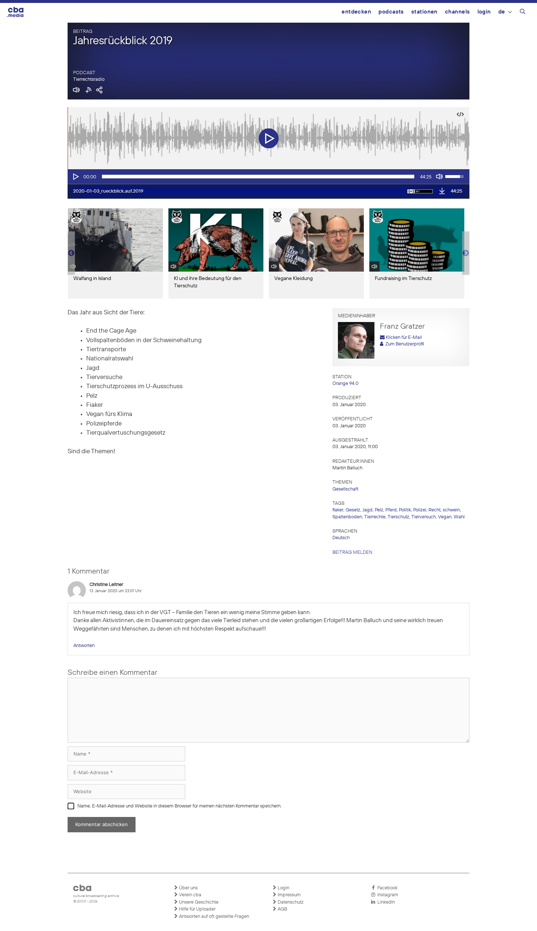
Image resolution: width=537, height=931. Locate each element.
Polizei (419, 510)
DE (501, 12)
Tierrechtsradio (88, 79)
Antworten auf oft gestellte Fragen (213, 916)
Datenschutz (290, 902)
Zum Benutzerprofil (403, 344)
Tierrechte (374, 517)
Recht (435, 510)
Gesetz (353, 510)
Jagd (367, 510)
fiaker (337, 510)
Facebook (386, 888)
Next (465, 253)
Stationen (424, 12)
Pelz (379, 510)
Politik (405, 510)
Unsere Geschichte (198, 902)
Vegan (445, 517)
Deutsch (341, 537)
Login (484, 12)
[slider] (258, 176)
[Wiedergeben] (75, 176)
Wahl (459, 517)
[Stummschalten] (439, 176)
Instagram (386, 895)
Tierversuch (423, 517)
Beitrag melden (352, 552)
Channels (457, 12)
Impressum (289, 895)
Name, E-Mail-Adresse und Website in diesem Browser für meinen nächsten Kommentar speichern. (179, 806)
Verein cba (189, 895)
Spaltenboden (347, 517)
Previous (71, 253)
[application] (268, 176)
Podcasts (391, 12)
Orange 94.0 (345, 383)
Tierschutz (398, 517)
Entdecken (356, 12)
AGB (282, 909)
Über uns (188, 888)
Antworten (84, 645)
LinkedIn (385, 902)
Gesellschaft (345, 489)
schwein (451, 510)
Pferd (391, 510)
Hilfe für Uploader (197, 909)
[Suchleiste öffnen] (522, 13)
